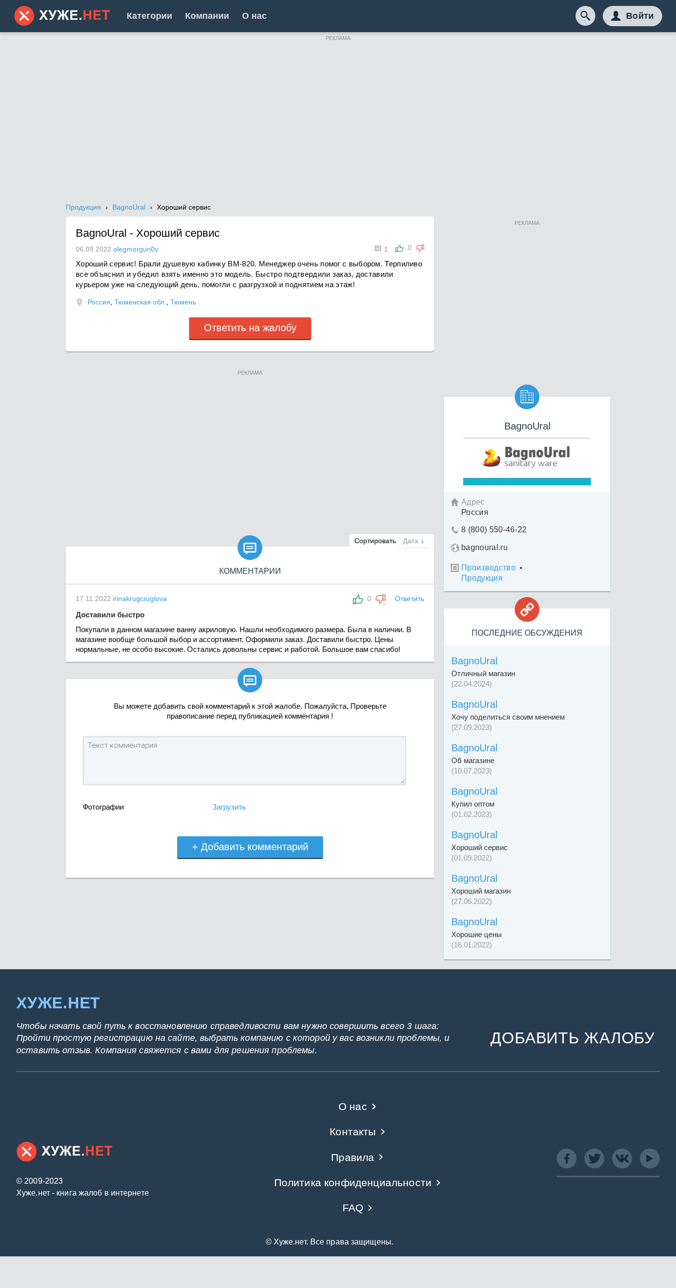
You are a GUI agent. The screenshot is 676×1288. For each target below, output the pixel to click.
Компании (207, 16)
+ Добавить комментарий (250, 846)
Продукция (482, 578)
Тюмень (183, 302)
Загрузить (229, 807)
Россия (99, 302)
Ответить (409, 598)
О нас (254, 16)
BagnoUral (474, 660)
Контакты (353, 1131)
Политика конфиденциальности (353, 1182)
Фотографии (103, 807)
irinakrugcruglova (140, 598)
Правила (352, 1157)
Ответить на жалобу (250, 327)
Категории (149, 16)
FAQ (353, 1207)
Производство (488, 567)
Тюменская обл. (140, 302)
